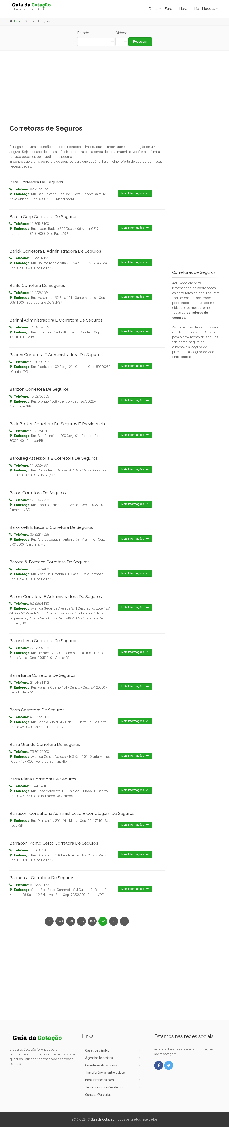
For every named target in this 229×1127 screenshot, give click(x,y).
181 (70, 921)
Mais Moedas (204, 9)
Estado (83, 33)
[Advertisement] (114, 86)
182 (81, 921)
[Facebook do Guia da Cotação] (158, 1065)
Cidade (121, 33)
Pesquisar (140, 41)
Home (17, 21)
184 (103, 921)
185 (113, 921)
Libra (183, 9)
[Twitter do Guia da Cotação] (168, 1065)
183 (92, 921)
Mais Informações (132, 193)
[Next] (124, 921)
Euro (168, 9)
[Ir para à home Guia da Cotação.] (33, 5)
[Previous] (49, 921)
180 (60, 921)
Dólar (153, 9)
